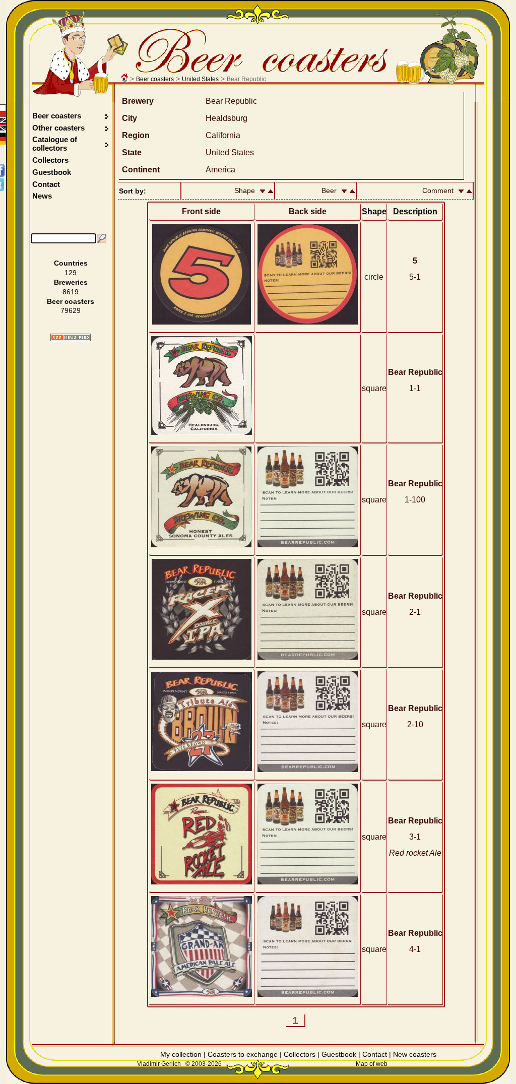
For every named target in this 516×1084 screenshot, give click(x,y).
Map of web (372, 1063)
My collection (181, 1054)
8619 (70, 292)
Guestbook (51, 172)
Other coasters (59, 127)
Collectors (50, 160)
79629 (70, 310)
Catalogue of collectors (54, 143)
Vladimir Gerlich (159, 1063)
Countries (71, 263)
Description (415, 211)
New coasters (414, 1054)
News (42, 196)
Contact (46, 184)
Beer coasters (155, 79)
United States (200, 79)
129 (70, 273)
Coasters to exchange (243, 1054)
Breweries (71, 282)
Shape (374, 211)
